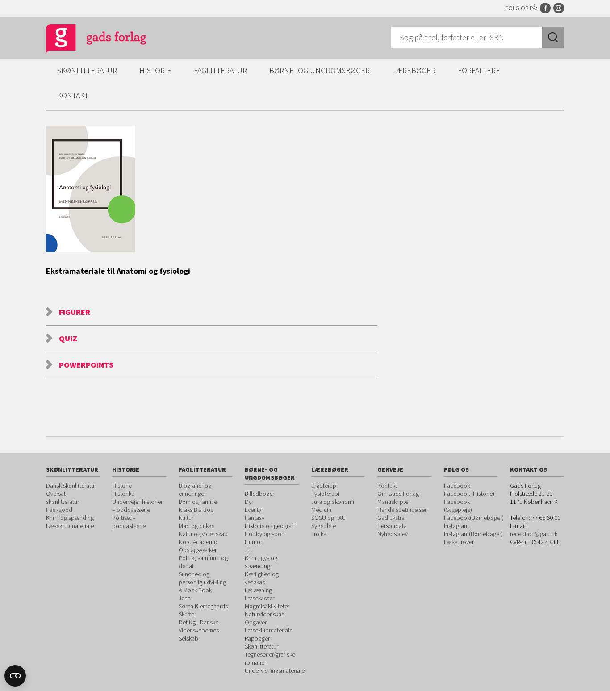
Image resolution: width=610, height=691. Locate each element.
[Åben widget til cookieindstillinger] (15, 676)
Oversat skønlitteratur (62, 498)
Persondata (392, 526)
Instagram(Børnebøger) (473, 534)
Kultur (186, 518)
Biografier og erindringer (195, 490)
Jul (248, 550)
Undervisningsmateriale (275, 670)
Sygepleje (323, 526)
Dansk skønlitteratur (71, 486)
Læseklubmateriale (70, 526)
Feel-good (59, 510)
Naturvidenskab (265, 614)
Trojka (318, 534)
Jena (185, 598)
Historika (123, 494)
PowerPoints (86, 365)
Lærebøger (413, 70)
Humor (253, 542)
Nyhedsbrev (392, 534)
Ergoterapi (324, 486)
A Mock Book (195, 590)
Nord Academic (198, 542)
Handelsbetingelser (401, 510)
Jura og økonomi (332, 502)
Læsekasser (259, 598)
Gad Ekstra (391, 518)
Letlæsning (258, 590)
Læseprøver (459, 542)
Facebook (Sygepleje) (458, 506)
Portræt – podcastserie (129, 522)
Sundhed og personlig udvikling (202, 578)
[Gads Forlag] (86, 40)
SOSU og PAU (328, 518)
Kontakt (72, 95)
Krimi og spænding (70, 518)
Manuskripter (393, 502)
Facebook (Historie (468, 494)
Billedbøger (259, 494)
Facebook (545, 8)
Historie (155, 70)
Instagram (558, 8)
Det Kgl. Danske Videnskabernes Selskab (199, 630)
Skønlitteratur (87, 70)
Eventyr (254, 510)
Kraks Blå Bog (196, 510)
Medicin (321, 510)
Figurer (74, 312)
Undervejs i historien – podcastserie (138, 506)
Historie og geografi (270, 526)
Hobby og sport (265, 534)
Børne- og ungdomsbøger (319, 70)
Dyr (249, 502)
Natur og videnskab (203, 534)
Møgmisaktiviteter (267, 606)
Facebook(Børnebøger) (474, 518)
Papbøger (257, 638)
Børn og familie (198, 502)
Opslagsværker (198, 550)
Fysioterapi (325, 494)
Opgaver (256, 622)
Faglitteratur (220, 70)
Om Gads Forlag (398, 494)
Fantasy (254, 518)
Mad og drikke (196, 526)
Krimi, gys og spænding (261, 562)
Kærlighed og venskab (262, 578)
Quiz (68, 338)
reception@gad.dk (533, 534)
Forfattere (479, 70)
